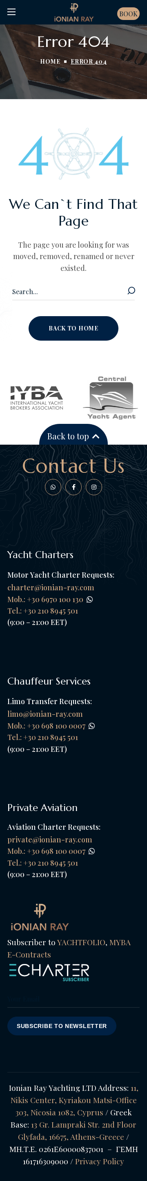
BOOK (128, 13)
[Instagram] (94, 487)
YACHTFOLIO (81, 942)
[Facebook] (53, 487)
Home (50, 61)
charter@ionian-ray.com (50, 587)
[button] (73, 328)
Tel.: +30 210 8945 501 (42, 737)
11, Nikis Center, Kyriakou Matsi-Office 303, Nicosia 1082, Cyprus (74, 1099)
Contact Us (73, 466)
